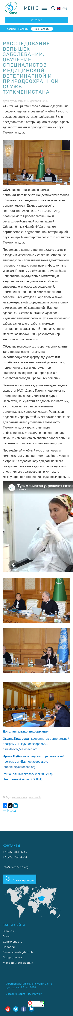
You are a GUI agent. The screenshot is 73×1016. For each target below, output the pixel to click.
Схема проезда (23, 880)
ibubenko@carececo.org (19, 767)
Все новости (41, 29)
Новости (23, 29)
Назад (11, 810)
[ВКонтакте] (5, 805)
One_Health (35, 797)
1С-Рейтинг (35, 993)
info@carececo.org (16, 867)
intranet (36, 20)
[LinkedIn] (15, 805)
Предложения (12, 957)
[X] (10, 805)
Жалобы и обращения (18, 962)
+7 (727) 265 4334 (15, 857)
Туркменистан (19, 797)
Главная (11, 29)
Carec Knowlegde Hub (18, 952)
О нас (7, 936)
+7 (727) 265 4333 (15, 851)
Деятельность (12, 941)
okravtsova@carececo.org (20, 749)
